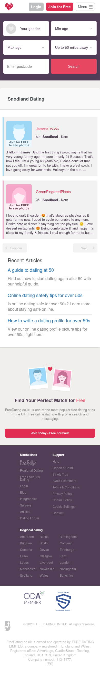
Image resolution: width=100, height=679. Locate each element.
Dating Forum (29, 518)
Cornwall (66, 543)
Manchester (28, 569)
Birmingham (68, 536)
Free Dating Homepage (28, 462)
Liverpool (46, 562)
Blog (23, 492)
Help (56, 461)
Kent (63, 556)
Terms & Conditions (66, 487)
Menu (82, 6)
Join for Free (59, 6)
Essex (24, 556)
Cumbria (26, 549)
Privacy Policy (62, 493)
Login (36, 6)
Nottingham (68, 569)
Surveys (25, 505)
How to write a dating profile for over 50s (49, 320)
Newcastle (47, 569)
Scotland (26, 575)
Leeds (24, 562)
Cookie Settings (64, 506)
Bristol (44, 543)
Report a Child (63, 467)
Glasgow (46, 556)
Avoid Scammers (64, 480)
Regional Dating (31, 470)
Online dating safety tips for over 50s (45, 295)
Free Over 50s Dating (30, 478)
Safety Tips (60, 474)
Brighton (26, 543)
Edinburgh (67, 549)
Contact (58, 513)
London (65, 562)
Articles (25, 511)
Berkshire (66, 575)
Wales (44, 575)
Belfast (44, 536)
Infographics (28, 498)
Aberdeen (27, 536)
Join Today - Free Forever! (50, 433)
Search (73, 66)
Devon (44, 549)
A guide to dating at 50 (31, 270)
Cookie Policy (62, 500)
